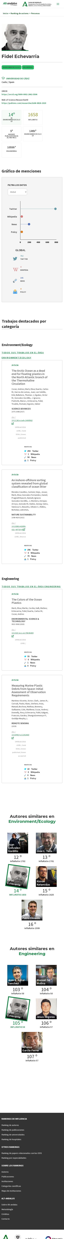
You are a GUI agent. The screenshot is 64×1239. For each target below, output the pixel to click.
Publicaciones (7, 1176)
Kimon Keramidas (43, 882)
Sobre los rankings (12, 1165)
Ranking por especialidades (13, 1158)
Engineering (28, 67)
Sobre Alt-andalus (9, 1204)
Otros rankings (10, 1147)
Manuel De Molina (43, 981)
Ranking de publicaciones (12, 1130)
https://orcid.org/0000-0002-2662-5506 (19, 94)
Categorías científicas (11, 1186)
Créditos (5, 1214)
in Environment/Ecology (11, 119)
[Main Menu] (58, 4)
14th (32, 131)
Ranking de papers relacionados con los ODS (21, 1153)
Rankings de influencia (14, 1119)
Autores (5, 1171)
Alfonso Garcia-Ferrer (30, 1048)
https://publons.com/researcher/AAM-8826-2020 (24, 103)
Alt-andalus (8, 1198)
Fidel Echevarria (14, 882)
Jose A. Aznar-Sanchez (17, 981)
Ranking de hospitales (11, 1139)
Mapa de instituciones (11, 1190)
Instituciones (7, 1181)
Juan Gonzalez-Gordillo (14, 848)
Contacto (5, 1218)
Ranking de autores (10, 1125)
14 (10, 114)
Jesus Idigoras (46, 1017)
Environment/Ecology (11, 67)
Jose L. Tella (44, 851)
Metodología (7, 1209)
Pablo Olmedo (31, 918)
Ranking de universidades (13, 1134)
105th (11, 147)
